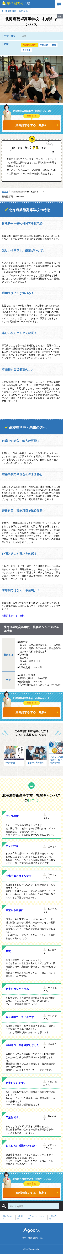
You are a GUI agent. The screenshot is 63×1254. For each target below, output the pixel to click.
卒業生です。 (13, 1117)
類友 (8, 951)
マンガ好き (12, 846)
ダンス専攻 (12, 816)
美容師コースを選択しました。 (24, 1045)
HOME (5, 191)
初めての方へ (7, 1217)
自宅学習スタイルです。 (20, 875)
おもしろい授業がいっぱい (21, 1145)
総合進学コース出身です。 (21, 1017)
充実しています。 (16, 1083)
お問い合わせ (53, 1217)
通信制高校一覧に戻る (16, 11)
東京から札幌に (15, 910)
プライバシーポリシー (36, 1217)
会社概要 (20, 1217)
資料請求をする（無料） (31, 125)
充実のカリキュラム (17, 988)
